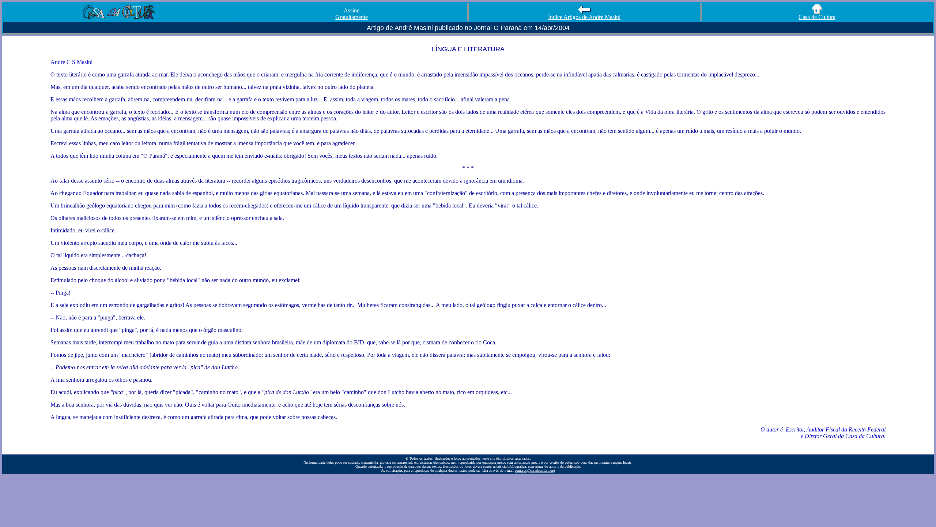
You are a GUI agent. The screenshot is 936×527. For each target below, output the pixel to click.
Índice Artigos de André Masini (584, 17)
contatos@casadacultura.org (535, 470)
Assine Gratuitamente (351, 13)
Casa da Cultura (817, 17)
